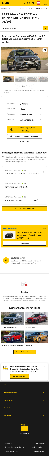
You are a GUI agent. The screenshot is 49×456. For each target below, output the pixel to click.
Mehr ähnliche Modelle (24, 352)
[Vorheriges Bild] (17, 86)
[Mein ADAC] (28, 3)
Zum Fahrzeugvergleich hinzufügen (26, 129)
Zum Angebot (24, 243)
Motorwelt (7, 415)
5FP (30, 9)
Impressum (8, 443)
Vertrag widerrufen (11, 451)
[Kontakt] (33, 3)
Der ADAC (7, 408)
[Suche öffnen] (24, 3)
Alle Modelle (24, 142)
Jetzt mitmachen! (19, 376)
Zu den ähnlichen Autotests (24, 208)
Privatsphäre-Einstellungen (14, 447)
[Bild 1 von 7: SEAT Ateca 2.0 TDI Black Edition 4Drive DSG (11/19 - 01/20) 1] (8, 79)
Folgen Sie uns (8, 400)
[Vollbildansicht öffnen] (44, 50)
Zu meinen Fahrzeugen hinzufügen (26, 136)
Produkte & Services (10, 392)
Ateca (22, 9)
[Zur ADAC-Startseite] (5, 3)
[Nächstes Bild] (32, 86)
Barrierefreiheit (39, 451)
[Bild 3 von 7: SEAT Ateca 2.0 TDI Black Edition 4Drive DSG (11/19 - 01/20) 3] (32, 79)
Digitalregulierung (38, 447)
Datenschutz (40, 443)
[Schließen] (44, 366)
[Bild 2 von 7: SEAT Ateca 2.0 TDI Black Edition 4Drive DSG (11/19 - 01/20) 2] (20, 79)
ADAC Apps (7, 385)
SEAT (13, 9)
